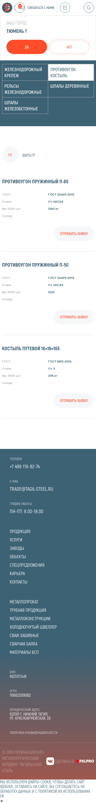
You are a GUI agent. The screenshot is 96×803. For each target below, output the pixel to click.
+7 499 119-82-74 (25, 466)
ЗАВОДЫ (17, 548)
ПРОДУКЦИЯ (20, 531)
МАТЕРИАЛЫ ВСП (24, 652)
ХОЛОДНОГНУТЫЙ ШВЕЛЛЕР (33, 627)
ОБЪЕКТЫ (18, 556)
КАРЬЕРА (17, 573)
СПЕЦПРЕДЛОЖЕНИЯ (27, 565)
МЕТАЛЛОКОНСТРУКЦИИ (30, 618)
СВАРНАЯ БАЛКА (23, 643)
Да (27, 47)
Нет (69, 47)
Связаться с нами (40, 7)
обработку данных (15, 791)
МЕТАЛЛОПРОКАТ (24, 601)
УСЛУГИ (16, 539)
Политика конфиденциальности (34, 732)
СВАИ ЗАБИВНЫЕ (24, 635)
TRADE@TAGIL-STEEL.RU (31, 488)
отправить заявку (74, 233)
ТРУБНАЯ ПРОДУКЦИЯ (28, 610)
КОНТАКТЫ (18, 581)
